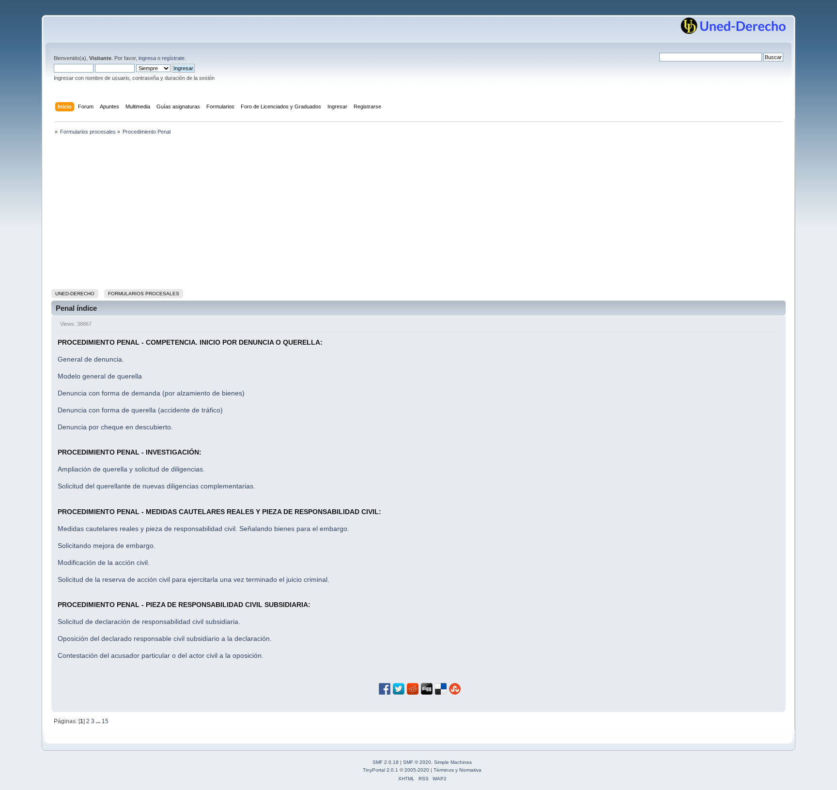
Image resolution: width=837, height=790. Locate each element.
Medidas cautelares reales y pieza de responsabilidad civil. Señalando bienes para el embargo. (203, 528)
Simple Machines (453, 762)
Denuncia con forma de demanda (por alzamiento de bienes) (151, 393)
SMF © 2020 (417, 762)
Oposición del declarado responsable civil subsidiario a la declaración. (165, 638)
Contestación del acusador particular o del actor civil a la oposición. (161, 655)
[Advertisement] (418, 214)
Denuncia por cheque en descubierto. (115, 427)
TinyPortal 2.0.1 (380, 770)
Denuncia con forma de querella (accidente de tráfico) (140, 410)
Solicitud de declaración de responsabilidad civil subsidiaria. (149, 621)
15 (105, 721)
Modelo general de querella (100, 376)
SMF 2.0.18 (385, 762)
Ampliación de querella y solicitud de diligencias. (131, 469)
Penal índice (76, 308)
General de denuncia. (91, 359)
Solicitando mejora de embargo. (106, 545)
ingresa (147, 58)
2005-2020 (416, 770)
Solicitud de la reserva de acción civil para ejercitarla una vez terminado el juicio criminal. (193, 579)
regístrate (173, 58)
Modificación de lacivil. (104, 562)
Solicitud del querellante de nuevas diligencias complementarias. (156, 486)
